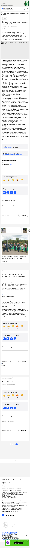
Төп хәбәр (4, 18)
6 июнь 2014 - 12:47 (5, 26)
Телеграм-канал (13, 162)
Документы (10, 461)
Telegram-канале (7, 147)
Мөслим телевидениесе (7, 378)
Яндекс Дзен (18, 543)
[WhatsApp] (15, 192)
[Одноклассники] (7, 192)
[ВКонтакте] (4, 192)
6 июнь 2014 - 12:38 (5, 278)
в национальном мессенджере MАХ (12, 154)
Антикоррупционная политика (9, 532)
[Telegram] (11, 192)
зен (11, 164)
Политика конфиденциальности (10, 539)
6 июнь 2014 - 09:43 (5, 384)
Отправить (23, 215)
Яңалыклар (4, 270)
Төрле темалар (19, 461)
